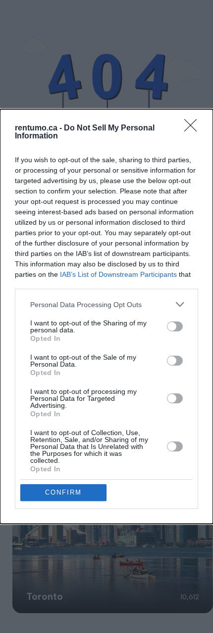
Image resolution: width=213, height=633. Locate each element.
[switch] (175, 326)
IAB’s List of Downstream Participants (118, 274)
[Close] (193, 128)
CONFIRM (63, 492)
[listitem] (106, 304)
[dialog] (106, 316)
